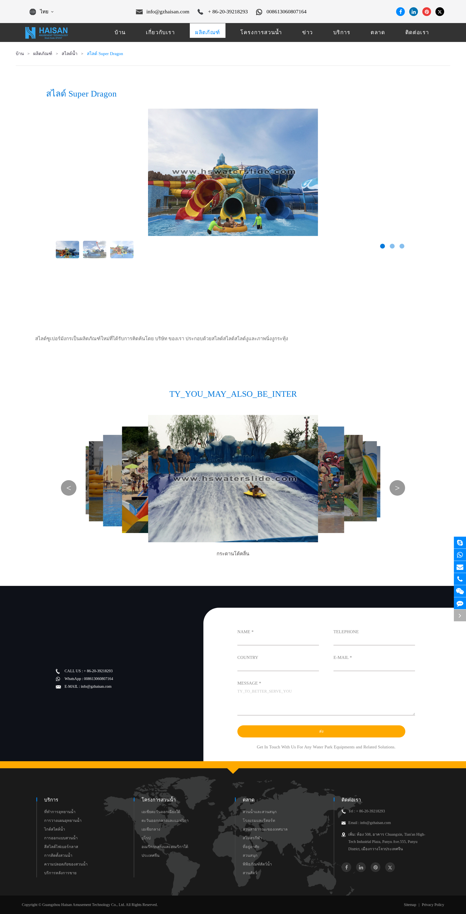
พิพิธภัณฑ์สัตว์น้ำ (257, 864)
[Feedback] (460, 603)
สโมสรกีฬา (252, 838)
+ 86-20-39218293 (228, 11)
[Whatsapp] (460, 555)
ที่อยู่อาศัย (251, 847)
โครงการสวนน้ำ (158, 799)
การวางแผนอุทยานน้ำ (63, 820)
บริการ (51, 799)
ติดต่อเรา (351, 799)
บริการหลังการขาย (60, 873)
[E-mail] (460, 567)
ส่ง (321, 731)
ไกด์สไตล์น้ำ (54, 829)
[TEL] (460, 579)
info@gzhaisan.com (167, 11)
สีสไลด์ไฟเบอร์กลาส (61, 847)
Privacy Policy (433, 905)
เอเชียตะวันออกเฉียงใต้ (160, 812)
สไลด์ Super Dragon (105, 53)
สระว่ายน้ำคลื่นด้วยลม (272, 542)
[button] (382, 246)
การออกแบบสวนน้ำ (61, 838)
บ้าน (20, 53)
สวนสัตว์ (250, 873)
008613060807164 (286, 11)
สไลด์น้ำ (69, 53)
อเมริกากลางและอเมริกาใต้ (164, 847)
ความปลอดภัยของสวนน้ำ (66, 864)
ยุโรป (145, 838)
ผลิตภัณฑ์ (42, 53)
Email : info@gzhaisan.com (369, 823)
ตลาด (249, 799)
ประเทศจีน (150, 855)
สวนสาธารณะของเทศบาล (265, 829)
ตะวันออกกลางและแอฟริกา (165, 820)
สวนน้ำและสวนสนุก (260, 812)
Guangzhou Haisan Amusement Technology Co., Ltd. (83, 905)
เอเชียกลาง (150, 829)
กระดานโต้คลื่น (233, 553)
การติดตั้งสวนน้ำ (58, 855)
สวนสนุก (250, 855)
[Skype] (460, 543)
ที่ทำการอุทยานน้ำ (59, 812)
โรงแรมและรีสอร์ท (259, 820)
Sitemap (410, 905)
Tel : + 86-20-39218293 (366, 811)
